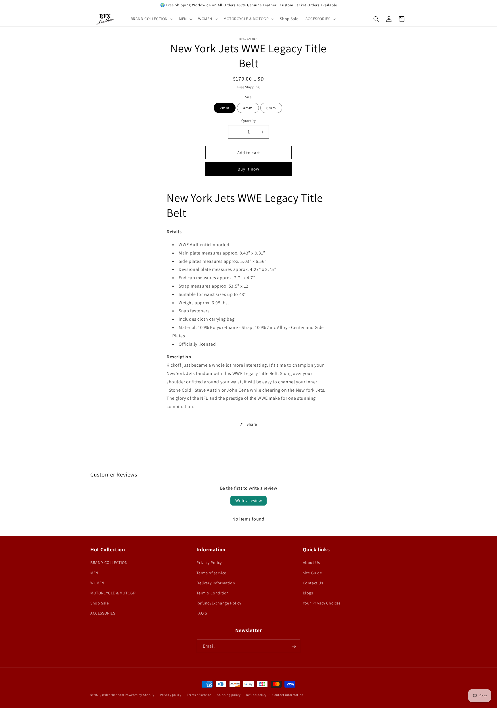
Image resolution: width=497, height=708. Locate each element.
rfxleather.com (113, 695)
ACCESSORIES (102, 613)
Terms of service (211, 572)
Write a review (248, 500)
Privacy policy (170, 695)
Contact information (287, 695)
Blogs (308, 593)
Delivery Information (215, 582)
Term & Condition (212, 593)
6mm (271, 107)
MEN (94, 572)
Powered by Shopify (139, 695)
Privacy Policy (208, 562)
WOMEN (97, 582)
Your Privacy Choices (322, 603)
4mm (248, 107)
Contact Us (313, 582)
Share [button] (251, 424)
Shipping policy (229, 695)
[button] (151, 19)
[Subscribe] (293, 646)
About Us (311, 562)
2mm (225, 107)
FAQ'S (201, 613)
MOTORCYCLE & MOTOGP (112, 593)
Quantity (248, 120)
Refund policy (256, 695)
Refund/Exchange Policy (218, 603)
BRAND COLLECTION (109, 562)
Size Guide (312, 572)
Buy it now (248, 169)
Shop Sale (99, 603)
